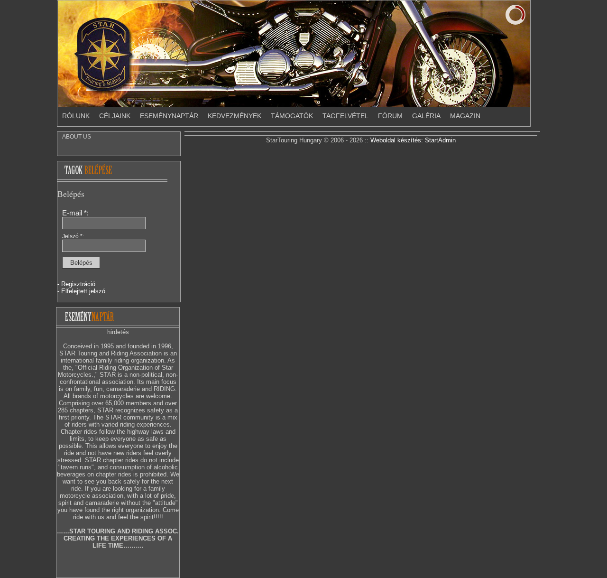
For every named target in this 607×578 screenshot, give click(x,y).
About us (76, 136)
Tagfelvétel (345, 116)
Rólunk (76, 116)
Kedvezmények (234, 116)
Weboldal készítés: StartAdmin (413, 140)
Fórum (390, 116)
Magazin (465, 116)
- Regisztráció (76, 284)
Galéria (426, 116)
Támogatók (292, 116)
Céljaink (114, 116)
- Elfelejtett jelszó (81, 291)
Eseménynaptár (169, 116)
